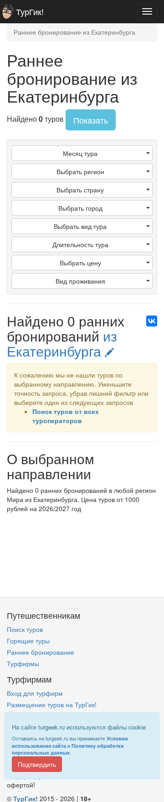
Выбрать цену (80, 262)
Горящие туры (28, 640)
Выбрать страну (80, 189)
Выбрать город (80, 207)
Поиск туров (25, 629)
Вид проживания (80, 280)
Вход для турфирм (35, 693)
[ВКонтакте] (151, 321)
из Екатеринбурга (62, 343)
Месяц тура (80, 153)
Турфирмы (23, 663)
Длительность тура (80, 244)
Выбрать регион (80, 171)
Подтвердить (37, 764)
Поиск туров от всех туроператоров (65, 416)
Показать (90, 120)
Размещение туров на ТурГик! (52, 704)
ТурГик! (30, 11)
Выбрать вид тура (80, 226)
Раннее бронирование (40, 652)
